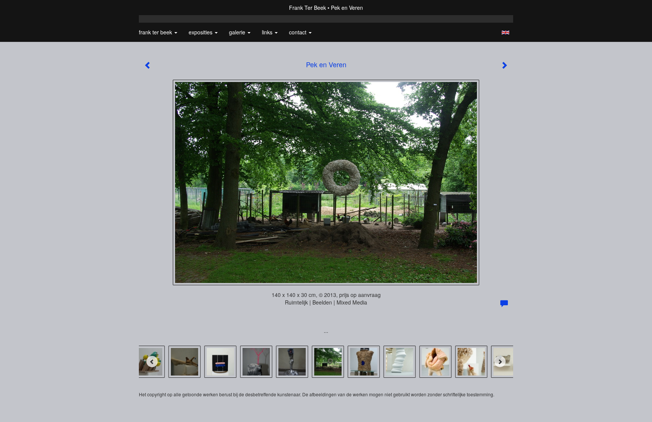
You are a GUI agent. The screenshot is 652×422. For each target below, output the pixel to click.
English (505, 32)
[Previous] (152, 361)
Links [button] (268, 32)
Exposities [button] (201, 32)
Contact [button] (298, 32)
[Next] (500, 361)
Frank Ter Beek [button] (156, 32)
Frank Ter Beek (307, 7)
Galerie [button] (238, 32)
